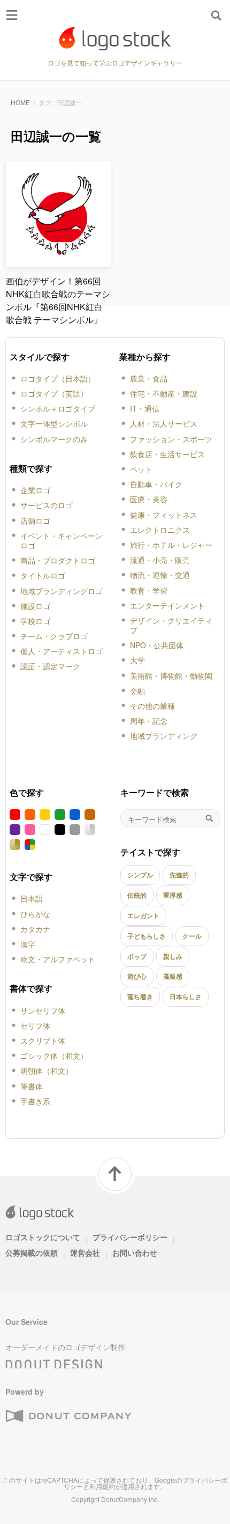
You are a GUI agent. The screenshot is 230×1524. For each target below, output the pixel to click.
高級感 (172, 976)
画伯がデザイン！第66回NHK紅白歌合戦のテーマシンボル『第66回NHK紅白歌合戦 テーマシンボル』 (58, 300)
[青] (74, 814)
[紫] (14, 829)
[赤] (14, 814)
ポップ (137, 956)
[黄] (44, 814)
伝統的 (137, 895)
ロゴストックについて (42, 1237)
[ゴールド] (14, 844)
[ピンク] (29, 829)
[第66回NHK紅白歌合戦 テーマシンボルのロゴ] (58, 262)
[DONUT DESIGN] (54, 1361)
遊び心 (137, 976)
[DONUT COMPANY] (68, 1416)
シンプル (140, 875)
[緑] (59, 814)
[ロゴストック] (115, 38)
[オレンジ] (29, 814)
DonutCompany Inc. (130, 1499)
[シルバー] (89, 829)
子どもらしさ (146, 936)
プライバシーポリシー (130, 1237)
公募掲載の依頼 (31, 1252)
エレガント (143, 915)
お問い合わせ (134, 1252)
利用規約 (102, 1486)
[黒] (59, 829)
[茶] (89, 814)
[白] (44, 829)
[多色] (29, 844)
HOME (20, 102)
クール (192, 936)
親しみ (172, 956)
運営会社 (85, 1252)
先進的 (179, 875)
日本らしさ (186, 996)
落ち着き (140, 996)
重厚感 (172, 895)
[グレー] (74, 829)
